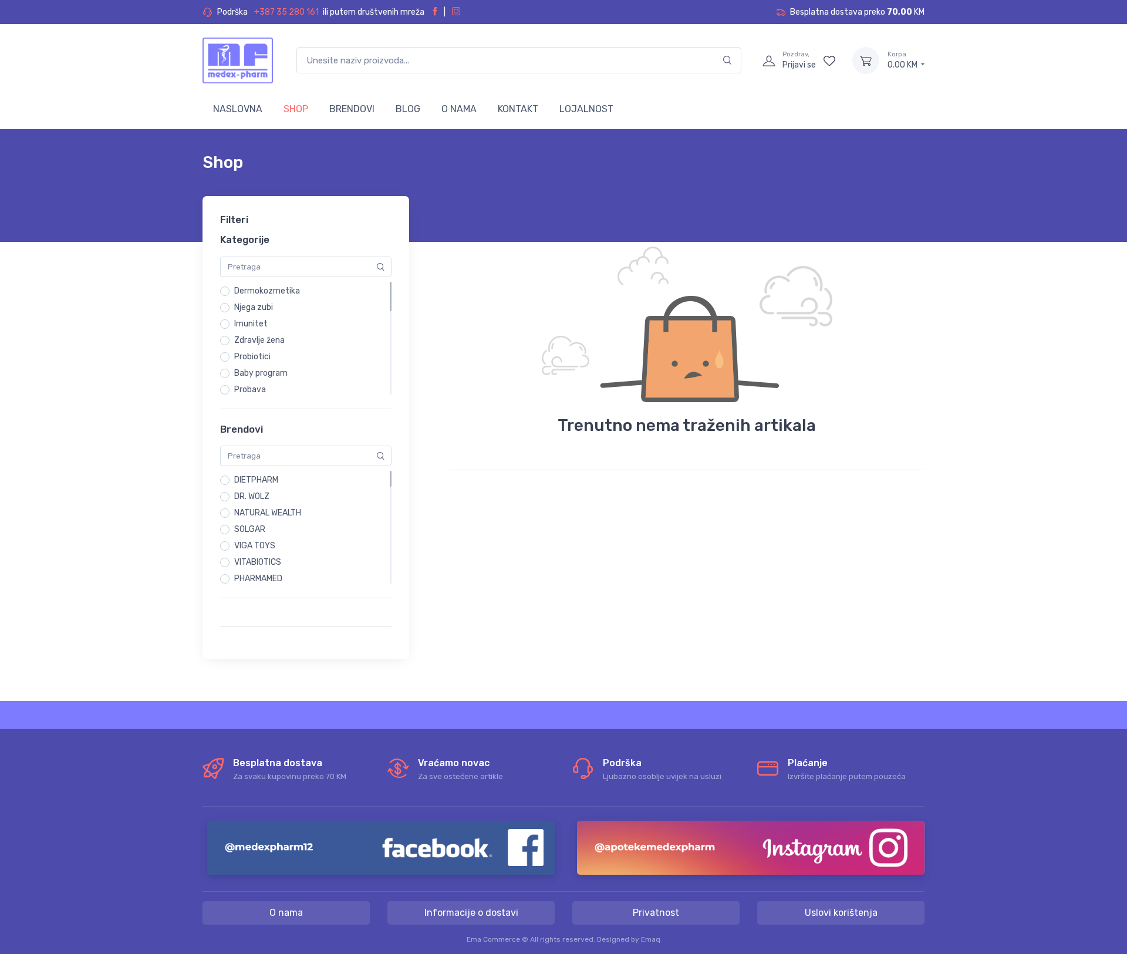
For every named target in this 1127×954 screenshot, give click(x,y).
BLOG (408, 108)
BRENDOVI (351, 108)
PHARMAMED (258, 579)
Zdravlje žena (259, 340)
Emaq (650, 939)
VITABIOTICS (257, 562)
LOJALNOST (586, 108)
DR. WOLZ (251, 496)
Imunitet (251, 324)
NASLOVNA (237, 108)
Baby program (261, 373)
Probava (250, 390)
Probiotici (252, 357)
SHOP (296, 108)
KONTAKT (518, 108)
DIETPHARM (256, 480)
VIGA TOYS (254, 546)
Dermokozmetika (267, 291)
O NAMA (459, 108)
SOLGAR (249, 529)
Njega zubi (253, 307)
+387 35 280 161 (286, 12)
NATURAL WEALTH (267, 513)
